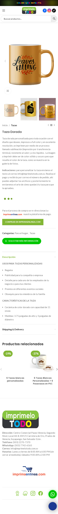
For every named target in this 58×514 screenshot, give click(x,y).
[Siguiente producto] (54, 125)
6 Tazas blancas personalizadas (15, 379)
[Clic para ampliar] (7, 91)
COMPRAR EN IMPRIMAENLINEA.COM (22, 222)
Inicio (5, 125)
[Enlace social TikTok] (54, 10)
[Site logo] (29, 10)
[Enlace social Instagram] (49, 10)
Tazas (14, 125)
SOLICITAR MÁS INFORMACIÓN (23, 241)
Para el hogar (21, 233)
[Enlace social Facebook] (45, 10)
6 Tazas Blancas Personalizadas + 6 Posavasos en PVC (43, 381)
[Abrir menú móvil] (4, 10)
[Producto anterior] (48, 125)
